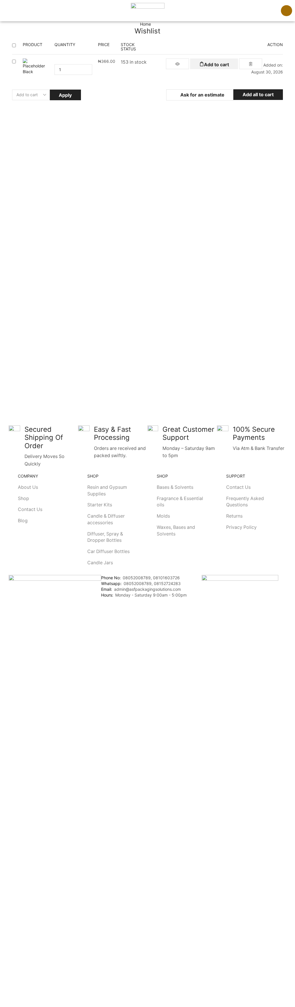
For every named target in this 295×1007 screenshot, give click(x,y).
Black (28, 71)
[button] (5, 10)
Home (145, 24)
